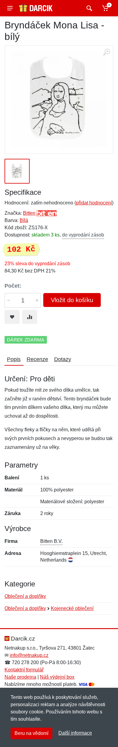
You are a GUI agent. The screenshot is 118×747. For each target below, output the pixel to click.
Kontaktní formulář (24, 669)
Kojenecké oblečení (72, 608)
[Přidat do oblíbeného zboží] (12, 317)
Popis (14, 359)
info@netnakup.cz (29, 655)
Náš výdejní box (57, 677)
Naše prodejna (20, 677)
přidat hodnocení (94, 202)
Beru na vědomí (31, 733)
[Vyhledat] (88, 8)
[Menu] (10, 8)
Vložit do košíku (72, 300)
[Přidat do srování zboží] (29, 317)
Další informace (75, 733)
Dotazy (62, 359)
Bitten (29, 213)
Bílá (24, 220)
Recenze (37, 359)
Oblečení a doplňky (25, 596)
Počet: (13, 286)
